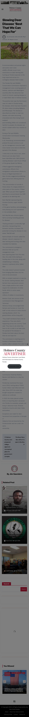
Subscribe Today (14, 366)
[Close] (27, 344)
